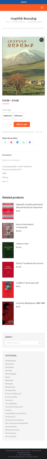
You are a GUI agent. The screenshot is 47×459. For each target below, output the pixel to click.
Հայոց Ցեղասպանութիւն (15, 413)
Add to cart (21, 124)
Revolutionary (10, 387)
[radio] (8, 115)
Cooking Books (10, 361)
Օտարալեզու (10, 436)
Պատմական (29, 132)
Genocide (8, 370)
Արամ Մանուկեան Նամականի (25, 226)
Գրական (9, 400)
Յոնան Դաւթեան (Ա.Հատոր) (29, 263)
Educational (9, 367)
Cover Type (7, 110)
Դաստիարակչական (14, 407)
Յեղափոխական (16, 132)
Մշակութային (11, 426)
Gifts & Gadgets (10, 374)
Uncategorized (10, 390)
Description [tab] (7, 155)
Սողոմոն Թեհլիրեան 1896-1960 (30, 303)
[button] (41, 40)
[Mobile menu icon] (42, 7)
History (7, 377)
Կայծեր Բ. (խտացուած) (27, 283)
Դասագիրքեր (11, 403)
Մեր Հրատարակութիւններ (16, 423)
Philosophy (9, 384)
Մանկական (10, 417)
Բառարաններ (11, 397)
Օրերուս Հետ (22, 243)
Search (39, 343)
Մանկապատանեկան (14, 420)
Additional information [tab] (11, 160)
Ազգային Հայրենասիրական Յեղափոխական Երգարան (29, 206)
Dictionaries (9, 364)
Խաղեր (8, 410)
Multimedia (9, 380)
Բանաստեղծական (13, 394)
